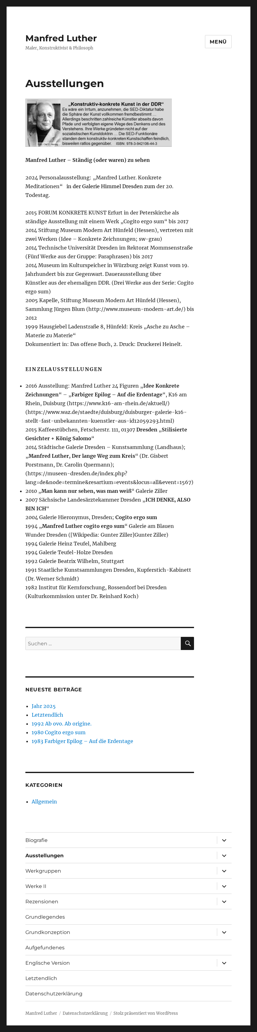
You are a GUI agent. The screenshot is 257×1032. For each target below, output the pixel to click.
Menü (218, 42)
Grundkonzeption (47, 932)
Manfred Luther (61, 38)
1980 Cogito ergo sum (59, 732)
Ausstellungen (44, 856)
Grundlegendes (45, 917)
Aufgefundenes (45, 948)
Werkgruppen (43, 871)
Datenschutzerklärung (53, 994)
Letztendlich (47, 715)
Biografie (36, 840)
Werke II (35, 886)
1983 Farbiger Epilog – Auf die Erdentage (82, 741)
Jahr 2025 (44, 706)
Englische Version (47, 963)
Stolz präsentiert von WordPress (145, 1013)
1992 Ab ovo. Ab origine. (62, 723)
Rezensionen (41, 902)
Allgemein (44, 801)
